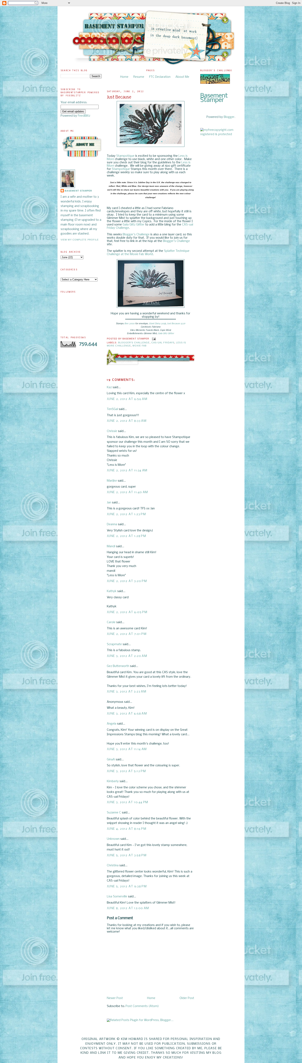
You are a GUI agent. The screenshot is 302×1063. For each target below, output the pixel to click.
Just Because (119, 97)
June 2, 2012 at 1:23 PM (126, 514)
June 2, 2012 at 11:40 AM (127, 492)
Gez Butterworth (118, 666)
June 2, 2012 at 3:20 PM (127, 581)
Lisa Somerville (117, 896)
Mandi (111, 546)
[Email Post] (153, 338)
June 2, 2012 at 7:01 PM (126, 634)
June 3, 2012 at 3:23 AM (126, 691)
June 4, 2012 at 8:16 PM (126, 829)
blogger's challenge (134, 342)
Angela (111, 723)
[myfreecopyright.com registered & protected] (220, 134)
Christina (113, 865)
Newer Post (115, 998)
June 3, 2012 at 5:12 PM (126, 771)
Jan (109, 502)
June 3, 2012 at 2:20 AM (127, 656)
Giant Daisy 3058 (157, 324)
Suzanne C (114, 812)
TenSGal (112, 409)
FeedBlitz (84, 115)
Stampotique (125, 156)
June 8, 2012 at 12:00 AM (128, 908)
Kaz (109, 387)
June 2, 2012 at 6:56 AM (127, 399)
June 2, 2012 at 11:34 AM (127, 470)
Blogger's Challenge (136, 234)
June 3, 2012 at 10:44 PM (127, 802)
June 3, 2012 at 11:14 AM (127, 749)
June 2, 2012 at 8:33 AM (126, 421)
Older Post (187, 998)
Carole (111, 622)
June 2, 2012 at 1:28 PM (126, 536)
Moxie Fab (139, 345)
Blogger (229, 117)
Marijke (112, 480)
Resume (138, 77)
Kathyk (111, 591)
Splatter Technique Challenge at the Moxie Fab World (148, 252)
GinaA (111, 759)
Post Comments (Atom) (142, 1006)
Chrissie (112, 431)
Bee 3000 (129, 324)
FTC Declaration (160, 77)
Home (124, 77)
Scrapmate (114, 644)
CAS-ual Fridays (162, 342)
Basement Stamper (78, 190)
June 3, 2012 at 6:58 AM (127, 713)
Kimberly (113, 781)
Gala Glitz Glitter (133, 224)
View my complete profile (80, 239)
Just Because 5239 (176, 324)
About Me (182, 77)
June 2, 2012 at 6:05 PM (127, 612)
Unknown (113, 839)
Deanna (112, 524)
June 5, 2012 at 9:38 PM (127, 886)
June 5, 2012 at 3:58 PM (126, 855)
